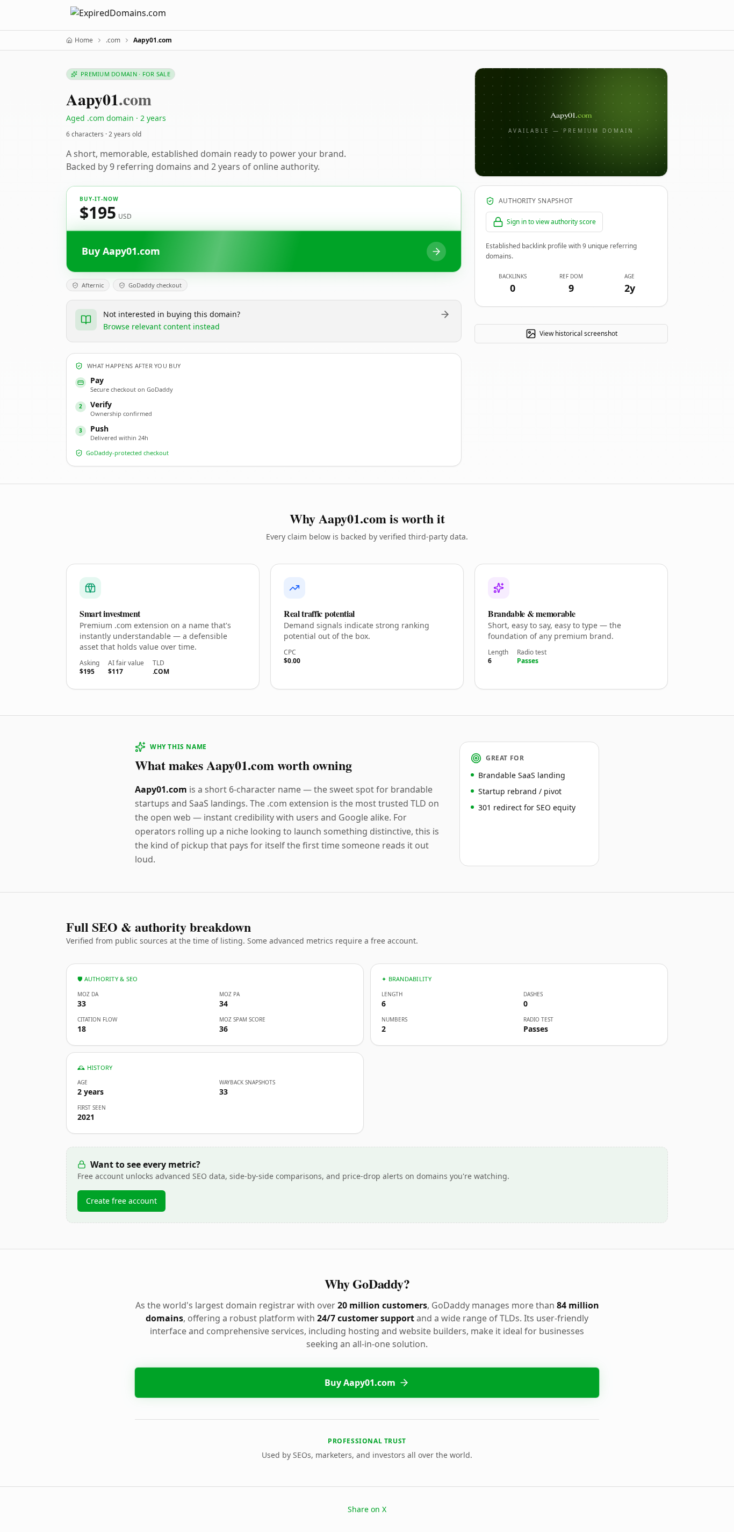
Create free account (121, 1201)
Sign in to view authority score (551, 221)
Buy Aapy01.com (360, 1383)
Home (84, 40)
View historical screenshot (578, 333)
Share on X (367, 1509)
